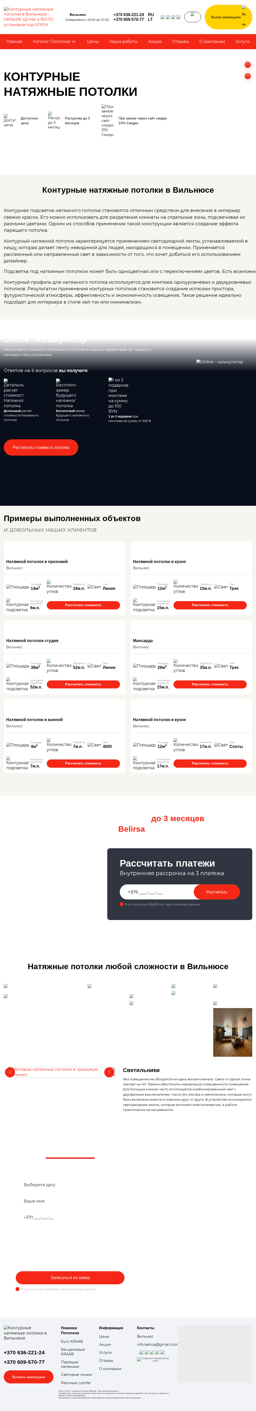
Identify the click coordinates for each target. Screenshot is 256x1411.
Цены (93, 41)
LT (150, 20)
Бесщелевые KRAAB (73, 1351)
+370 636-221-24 (129, 15)
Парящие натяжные (70, 1364)
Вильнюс (145, 1336)
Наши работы (123, 41)
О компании (212, 41)
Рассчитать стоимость (83, 605)
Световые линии (76, 1374)
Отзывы (180, 41)
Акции (155, 41)
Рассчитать (216, 892)
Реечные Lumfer (76, 1383)
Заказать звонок (192, 17)
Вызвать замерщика (28, 1377)
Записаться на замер (70, 1278)
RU (151, 15)
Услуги (243, 41)
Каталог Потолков (51, 41)
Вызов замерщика (226, 17)
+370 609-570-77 (129, 20)
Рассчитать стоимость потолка (41, 447)
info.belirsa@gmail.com (157, 1344)
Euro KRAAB (72, 1341)
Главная (14, 41)
